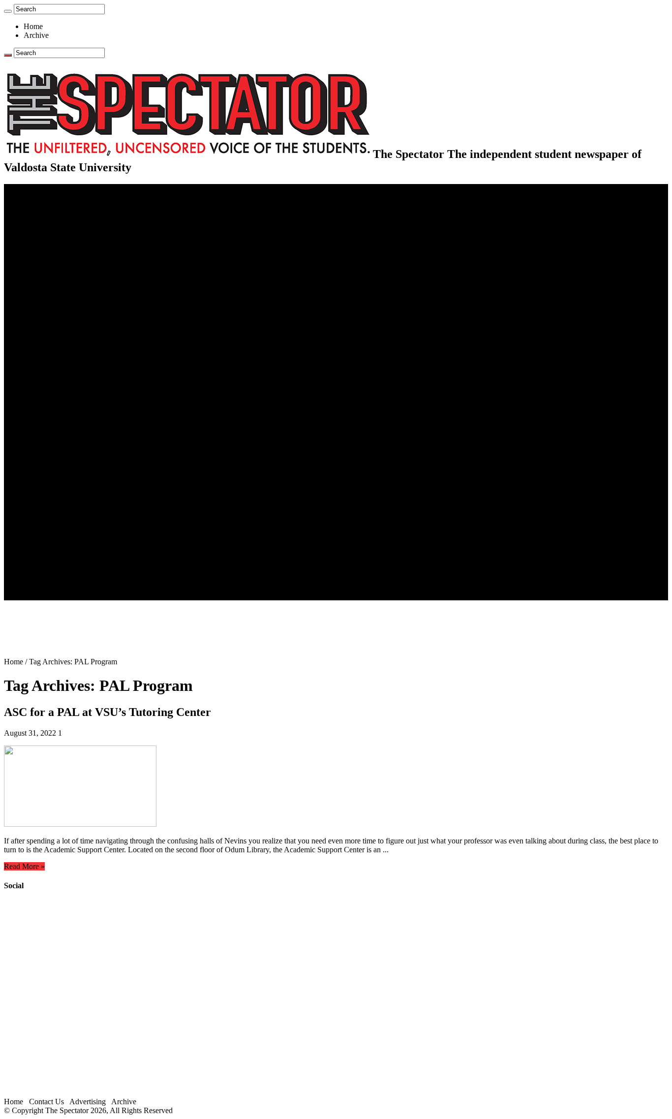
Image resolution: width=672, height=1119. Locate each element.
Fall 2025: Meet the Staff (82, 569)
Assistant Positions (72, 578)
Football (56, 365)
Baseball (56, 374)
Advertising (87, 1101)
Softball (55, 401)
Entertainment (45, 445)
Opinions (38, 241)
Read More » (24, 866)
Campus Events (67, 294)
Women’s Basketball (75, 392)
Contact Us (60, 560)
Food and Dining (69, 312)
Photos (34, 507)
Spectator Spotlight (72, 330)
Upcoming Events (52, 542)
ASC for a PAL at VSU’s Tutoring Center (107, 712)
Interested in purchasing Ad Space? (98, 595)
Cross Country (66, 356)
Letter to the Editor (72, 277)
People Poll (61, 259)
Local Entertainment (74, 480)
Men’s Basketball (70, 383)
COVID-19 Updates (75, 232)
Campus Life (44, 285)
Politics (54, 223)
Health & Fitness (69, 347)
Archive (36, 35)
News (33, 206)
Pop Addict (60, 471)
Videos (54, 489)
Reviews (56, 463)
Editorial (56, 250)
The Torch (40, 533)
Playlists (56, 498)
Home (33, 26)
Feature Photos (66, 516)
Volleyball (59, 418)
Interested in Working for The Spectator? (106, 587)
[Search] (8, 11)
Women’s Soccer (69, 409)
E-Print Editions (48, 197)
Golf (50, 427)
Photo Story (61, 525)
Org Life (56, 321)
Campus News (66, 303)
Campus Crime (66, 215)
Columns (57, 268)
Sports (33, 339)
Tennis (53, 436)
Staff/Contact (44, 551)
